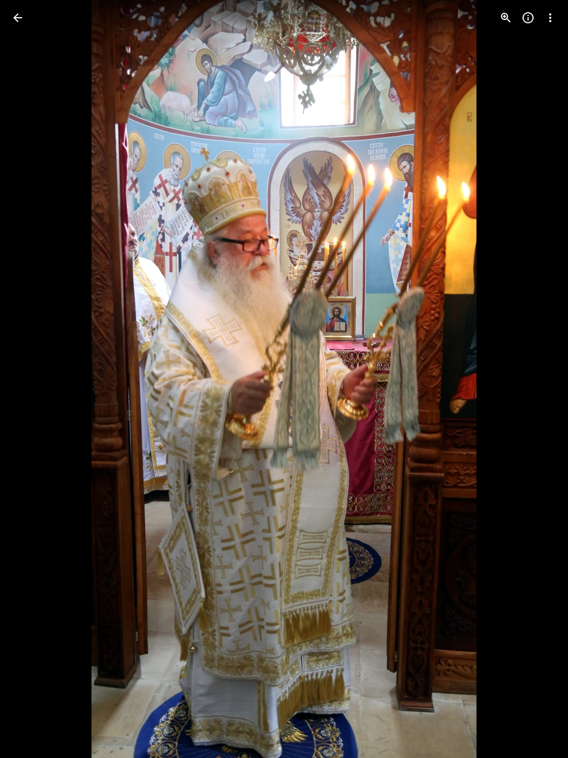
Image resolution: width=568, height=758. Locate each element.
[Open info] (528, 18)
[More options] (550, 18)
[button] (31, 379)
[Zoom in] (506, 18)
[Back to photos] (17, 17)
